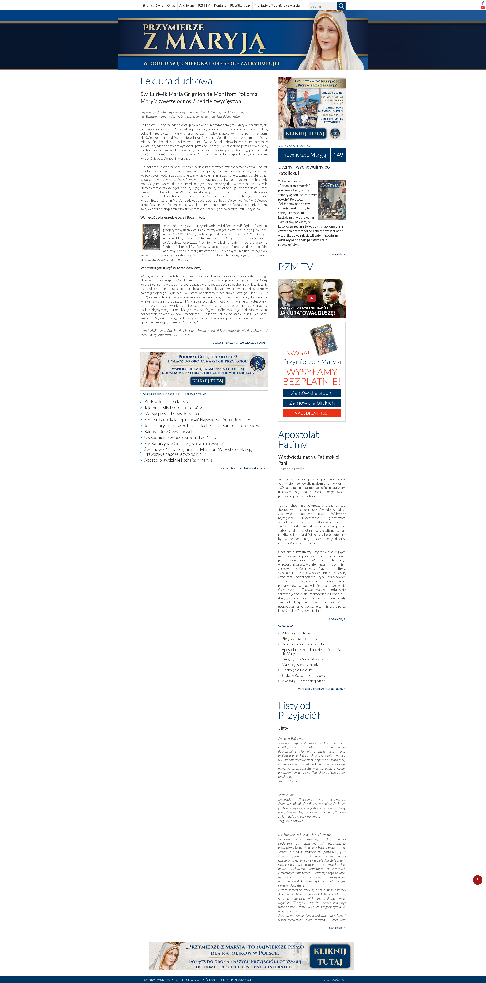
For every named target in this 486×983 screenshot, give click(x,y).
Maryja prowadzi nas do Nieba (171, 413)
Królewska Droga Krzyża (166, 401)
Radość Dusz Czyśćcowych (169, 431)
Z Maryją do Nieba (296, 633)
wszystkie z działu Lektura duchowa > (244, 468)
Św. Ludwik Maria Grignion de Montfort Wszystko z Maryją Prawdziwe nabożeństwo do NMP (198, 452)
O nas (171, 5)
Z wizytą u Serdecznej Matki (304, 681)
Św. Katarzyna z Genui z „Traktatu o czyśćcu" (184, 443)
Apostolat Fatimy (298, 439)
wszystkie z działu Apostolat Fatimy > (322, 688)
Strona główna (152, 5)
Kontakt (220, 5)
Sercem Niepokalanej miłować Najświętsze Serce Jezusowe (198, 419)
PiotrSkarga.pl (240, 5)
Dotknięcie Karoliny (297, 670)
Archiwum (186, 5)
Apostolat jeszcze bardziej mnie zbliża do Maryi (311, 651)
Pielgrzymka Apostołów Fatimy (306, 659)
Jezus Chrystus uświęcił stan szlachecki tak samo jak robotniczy (201, 425)
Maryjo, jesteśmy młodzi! (301, 664)
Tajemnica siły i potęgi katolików (173, 407)
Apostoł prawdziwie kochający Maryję (178, 460)
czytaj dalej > (337, 254)
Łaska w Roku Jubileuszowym (305, 675)
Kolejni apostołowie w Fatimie (305, 644)
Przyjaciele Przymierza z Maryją (277, 5)
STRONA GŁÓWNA (334, 979)
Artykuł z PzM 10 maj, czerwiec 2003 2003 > (240, 342)
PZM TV (204, 5)
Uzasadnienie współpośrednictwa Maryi (180, 437)
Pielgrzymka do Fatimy (299, 638)
